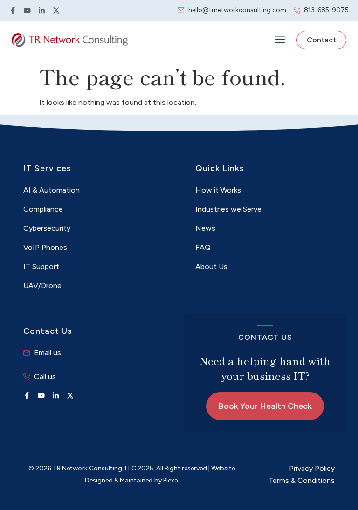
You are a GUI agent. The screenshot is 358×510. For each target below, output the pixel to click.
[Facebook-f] (12, 10)
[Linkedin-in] (41, 10)
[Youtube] (27, 10)
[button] (279, 40)
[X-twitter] (56, 10)
